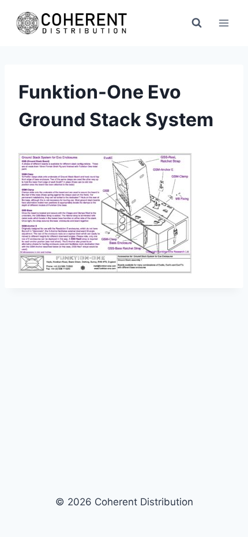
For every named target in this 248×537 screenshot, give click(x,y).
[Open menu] (223, 23)
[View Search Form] (196, 23)
